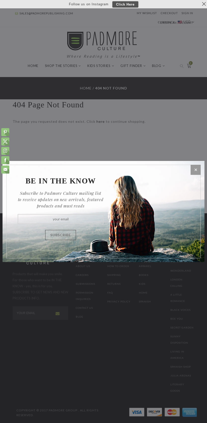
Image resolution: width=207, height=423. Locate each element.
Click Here (125, 4)
